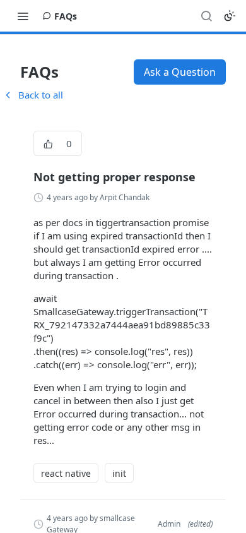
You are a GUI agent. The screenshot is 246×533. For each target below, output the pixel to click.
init (119, 473)
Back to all (32, 94)
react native (66, 473)
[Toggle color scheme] (230, 16)
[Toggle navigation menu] (23, 16)
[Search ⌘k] (206, 16)
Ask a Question (180, 72)
